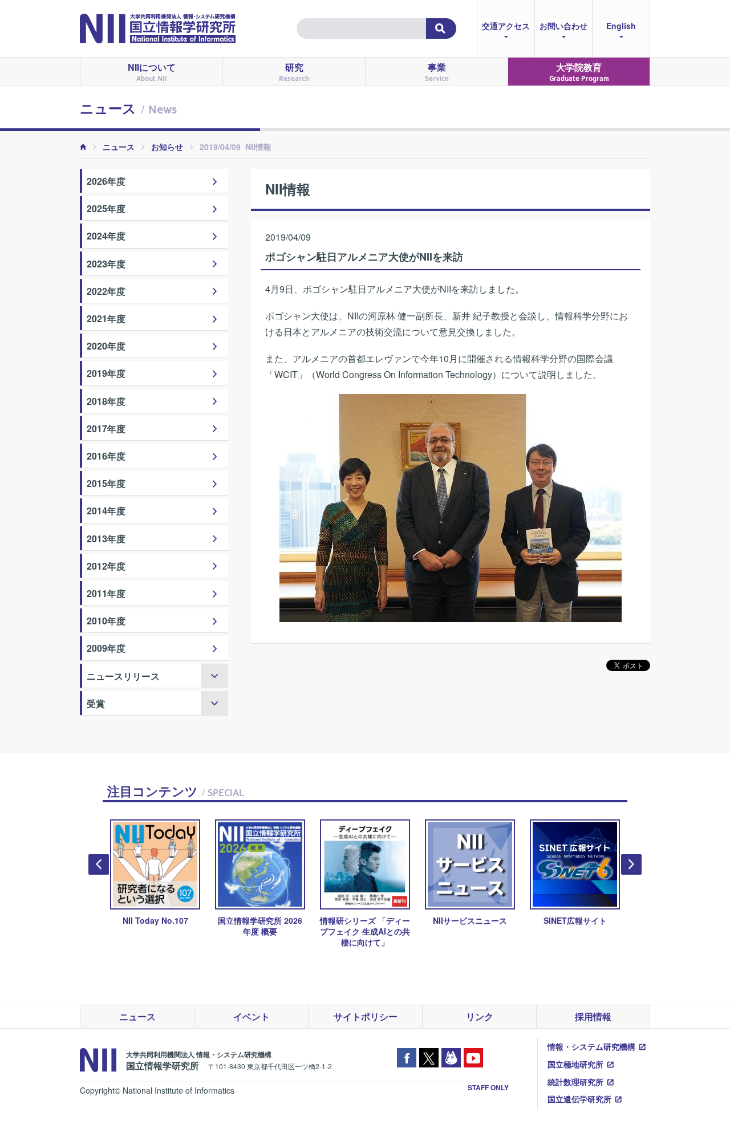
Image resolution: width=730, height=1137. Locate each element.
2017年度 (106, 428)
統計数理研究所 (575, 1081)
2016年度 (106, 455)
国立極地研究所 (575, 1064)
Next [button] (631, 864)
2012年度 (106, 565)
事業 (437, 71)
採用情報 (593, 1016)
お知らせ (167, 146)
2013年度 (106, 538)
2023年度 (106, 263)
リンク (479, 1016)
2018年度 (106, 401)
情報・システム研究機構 (591, 1046)
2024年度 (106, 235)
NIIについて (152, 71)
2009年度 (106, 648)
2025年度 (106, 208)
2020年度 (106, 345)
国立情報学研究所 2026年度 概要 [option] (260, 926)
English (621, 25)
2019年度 (106, 373)
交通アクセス (506, 25)
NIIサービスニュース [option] (470, 920)
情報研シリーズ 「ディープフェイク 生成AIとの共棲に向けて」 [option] (365, 931)
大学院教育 (579, 71)
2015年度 (106, 483)
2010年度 (106, 620)
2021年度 (106, 318)
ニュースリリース (123, 676)
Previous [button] (98, 864)
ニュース (119, 146)
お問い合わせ (563, 25)
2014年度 (106, 510)
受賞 (96, 703)
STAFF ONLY (488, 1087)
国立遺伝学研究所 (579, 1098)
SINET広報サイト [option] (575, 920)
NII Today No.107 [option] (155, 920)
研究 (294, 71)
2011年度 (106, 593)
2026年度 (106, 181)
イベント (251, 1016)
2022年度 (106, 291)
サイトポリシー (366, 1016)
